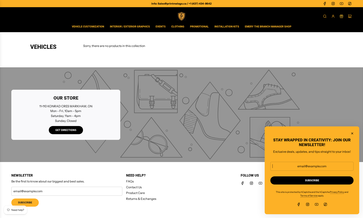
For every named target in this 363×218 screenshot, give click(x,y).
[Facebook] (325, 3)
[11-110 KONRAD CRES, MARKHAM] (181, 114)
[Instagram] (333, 3)
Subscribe (25, 202)
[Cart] (350, 16)
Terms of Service (309, 195)
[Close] (352, 133)
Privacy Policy (337, 192)
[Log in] (333, 16)
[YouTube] (341, 3)
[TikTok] (350, 3)
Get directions (65, 130)
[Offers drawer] (341, 16)
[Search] (325, 16)
